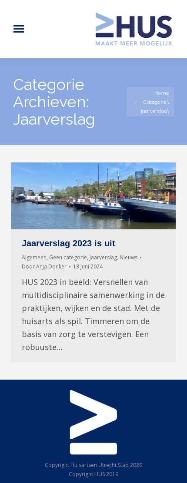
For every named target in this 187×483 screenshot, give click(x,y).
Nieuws (128, 257)
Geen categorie (68, 257)
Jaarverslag (103, 257)
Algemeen (34, 257)
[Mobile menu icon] (18, 28)
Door (44, 266)
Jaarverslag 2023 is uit (68, 243)
